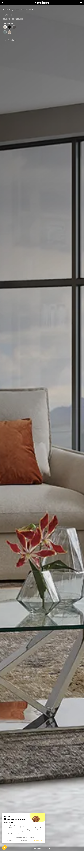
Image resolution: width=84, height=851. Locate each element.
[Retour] (2, 2)
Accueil (5, 10)
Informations (11, 40)
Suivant (47, 849)
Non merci (9, 841)
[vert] (5, 32)
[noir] (9, 27)
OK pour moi (37, 841)
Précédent (37, 849)
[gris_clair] (5, 27)
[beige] (9, 32)
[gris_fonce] (14, 27)
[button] (4, 847)
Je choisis (23, 841)
